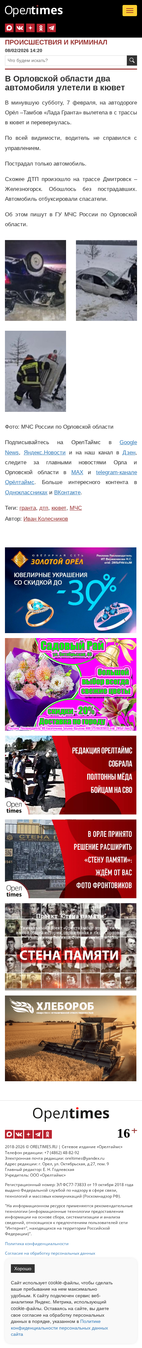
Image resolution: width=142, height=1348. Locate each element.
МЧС (76, 508)
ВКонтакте (67, 492)
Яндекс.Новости (45, 452)
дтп (43, 508)
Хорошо (22, 1268)
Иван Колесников (45, 519)
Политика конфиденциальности (37, 1243)
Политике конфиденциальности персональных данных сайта (59, 1327)
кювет (59, 508)
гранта (27, 508)
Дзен (129, 452)
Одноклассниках (26, 492)
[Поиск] (132, 60)
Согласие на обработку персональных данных (50, 1253)
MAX (77, 472)
